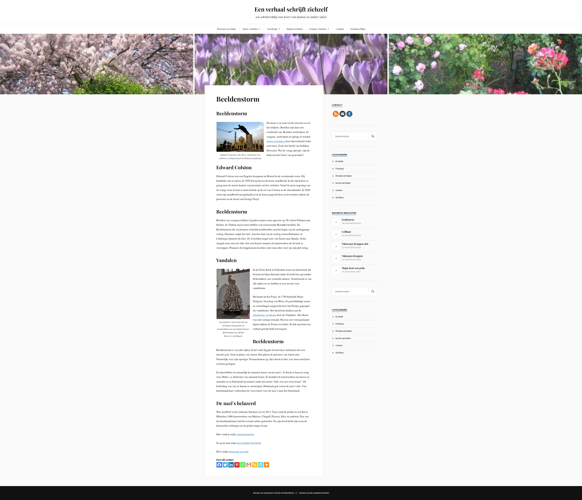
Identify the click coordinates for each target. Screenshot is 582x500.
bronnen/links (358, 28)
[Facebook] (219, 464)
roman (339, 190)
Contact (340, 28)
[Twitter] (225, 464)
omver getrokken (276, 141)
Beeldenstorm (237, 98)
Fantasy (340, 168)
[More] (266, 464)
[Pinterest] (237, 464)
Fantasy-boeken (317, 28)
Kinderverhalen (295, 28)
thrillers (340, 197)
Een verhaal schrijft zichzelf (291, 9)
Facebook (272, 28)
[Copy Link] (254, 464)
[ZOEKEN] (372, 136)
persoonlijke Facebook (249, 443)
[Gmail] (248, 464)
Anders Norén (321, 493)
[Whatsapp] (243, 464)
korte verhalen (250, 28)
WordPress (287, 493)
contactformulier (245, 434)
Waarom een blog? (226, 28)
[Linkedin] (231, 464)
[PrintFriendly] (260, 464)
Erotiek (339, 161)
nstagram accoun (238, 451)
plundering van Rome (264, 315)
